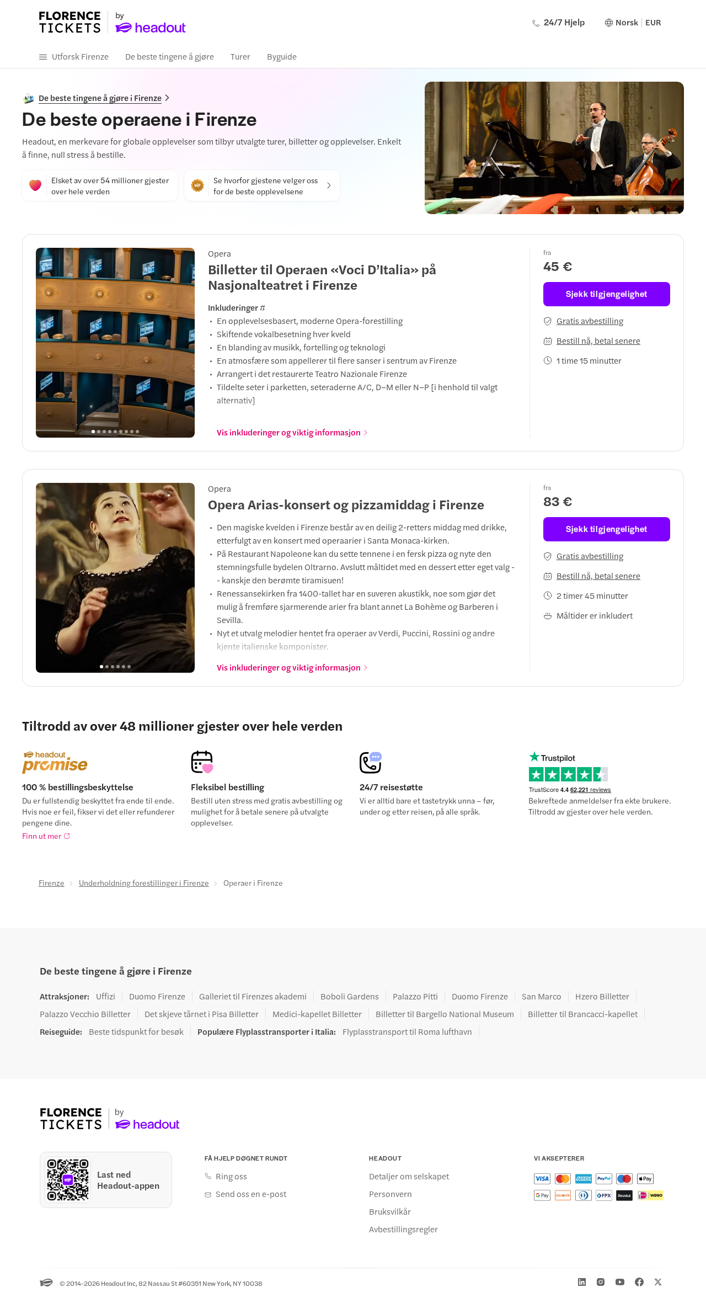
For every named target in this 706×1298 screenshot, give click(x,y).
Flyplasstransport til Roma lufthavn (407, 1031)
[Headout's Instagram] (600, 1282)
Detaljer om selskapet (409, 1176)
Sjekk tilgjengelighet (607, 293)
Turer (240, 56)
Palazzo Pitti (415, 996)
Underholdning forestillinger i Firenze (144, 882)
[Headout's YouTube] (620, 1282)
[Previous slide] (50, 343)
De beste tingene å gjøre (169, 56)
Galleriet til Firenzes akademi (253, 996)
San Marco (541, 996)
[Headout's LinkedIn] (581, 1282)
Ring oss (231, 1176)
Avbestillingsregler (403, 1229)
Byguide (282, 56)
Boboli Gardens (349, 996)
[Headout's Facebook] (639, 1282)
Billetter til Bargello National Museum (445, 1013)
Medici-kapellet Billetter (317, 1013)
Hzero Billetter (602, 996)
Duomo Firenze (157, 996)
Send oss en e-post (251, 1193)
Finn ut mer (41, 835)
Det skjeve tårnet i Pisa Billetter (202, 1013)
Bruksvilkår (390, 1211)
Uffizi (105, 996)
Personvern (390, 1193)
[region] (115, 343)
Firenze (52, 882)
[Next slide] (180, 343)
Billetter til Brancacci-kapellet (583, 1013)
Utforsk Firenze (80, 56)
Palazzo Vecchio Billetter (85, 1013)
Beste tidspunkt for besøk (136, 1031)
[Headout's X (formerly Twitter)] (658, 1282)
